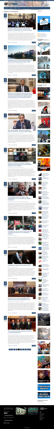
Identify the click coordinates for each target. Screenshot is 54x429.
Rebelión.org (41, 418)
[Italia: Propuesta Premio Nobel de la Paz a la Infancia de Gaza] (40, 221)
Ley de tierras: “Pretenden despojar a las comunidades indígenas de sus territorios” (45, 281)
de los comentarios (7, 423)
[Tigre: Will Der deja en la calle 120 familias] (40, 238)
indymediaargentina (43, 35)
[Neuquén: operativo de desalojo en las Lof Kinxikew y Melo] (40, 226)
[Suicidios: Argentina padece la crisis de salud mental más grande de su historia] (40, 174)
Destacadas (22, 63)
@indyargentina (43, 33)
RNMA (40, 411)
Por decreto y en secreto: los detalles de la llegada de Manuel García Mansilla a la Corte (19, 299)
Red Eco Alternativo (42, 413)
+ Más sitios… (41, 419)
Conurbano (14, 63)
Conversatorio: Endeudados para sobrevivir (44, 188)
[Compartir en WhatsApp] (15, 42)
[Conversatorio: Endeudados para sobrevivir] (40, 188)
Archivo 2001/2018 (18, 0)
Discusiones (15, 133)
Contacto (14, 0)
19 (25, 349)
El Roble (41, 416)
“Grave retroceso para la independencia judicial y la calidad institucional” (20, 331)
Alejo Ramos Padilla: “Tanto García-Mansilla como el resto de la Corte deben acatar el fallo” (20, 131)
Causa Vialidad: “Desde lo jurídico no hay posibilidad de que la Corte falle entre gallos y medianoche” (19, 198)
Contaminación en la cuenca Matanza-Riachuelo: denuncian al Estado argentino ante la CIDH (20, 61)
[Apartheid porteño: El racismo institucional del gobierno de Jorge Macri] (40, 265)
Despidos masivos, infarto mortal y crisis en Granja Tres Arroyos (45, 294)
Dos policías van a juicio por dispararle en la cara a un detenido (45, 285)
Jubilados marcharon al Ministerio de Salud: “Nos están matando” (45, 208)
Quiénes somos (11, 0)
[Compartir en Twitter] (12, 42)
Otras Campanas (42, 417)
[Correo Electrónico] (14, 42)
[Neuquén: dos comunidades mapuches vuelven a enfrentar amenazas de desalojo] (40, 304)
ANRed (40, 412)
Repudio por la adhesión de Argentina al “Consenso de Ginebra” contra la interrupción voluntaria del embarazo (45, 244)
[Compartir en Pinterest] (13, 42)
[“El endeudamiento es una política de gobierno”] (40, 178)
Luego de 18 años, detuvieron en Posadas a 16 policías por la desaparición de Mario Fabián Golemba (45, 193)
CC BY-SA (8, 411)
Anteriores (11, 349)
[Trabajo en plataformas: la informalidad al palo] (40, 269)
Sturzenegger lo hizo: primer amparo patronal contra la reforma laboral (45, 197)
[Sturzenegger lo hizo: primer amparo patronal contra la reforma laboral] (40, 197)
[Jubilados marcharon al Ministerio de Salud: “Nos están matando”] (40, 208)
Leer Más (34, 42)
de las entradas (6, 422)
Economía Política (19, 201)
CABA (12, 63)
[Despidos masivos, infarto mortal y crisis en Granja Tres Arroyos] (40, 294)
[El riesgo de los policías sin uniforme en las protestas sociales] (40, 217)
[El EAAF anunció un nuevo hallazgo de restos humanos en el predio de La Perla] (40, 252)
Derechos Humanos (18, 63)
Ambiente (10, 63)
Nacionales (18, 133)
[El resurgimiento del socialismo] (40, 261)
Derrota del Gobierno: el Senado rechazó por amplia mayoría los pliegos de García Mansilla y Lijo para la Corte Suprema (20, 164)
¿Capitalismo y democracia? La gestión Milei (19, 265)
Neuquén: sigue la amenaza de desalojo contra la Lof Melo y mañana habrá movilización (45, 184)
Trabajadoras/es (15, 235)
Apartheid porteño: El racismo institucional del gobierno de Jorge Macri (45, 265)
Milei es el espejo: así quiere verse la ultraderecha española (45, 289)
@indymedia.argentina (44, 34)
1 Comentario (5, 50)
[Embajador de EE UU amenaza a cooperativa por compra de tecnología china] (40, 257)
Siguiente (29, 349)
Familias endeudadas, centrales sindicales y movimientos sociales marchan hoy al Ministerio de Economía (45, 213)
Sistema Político (21, 133)
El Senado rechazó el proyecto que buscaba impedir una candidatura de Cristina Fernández (20, 29)
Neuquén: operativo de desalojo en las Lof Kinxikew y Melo (45, 226)
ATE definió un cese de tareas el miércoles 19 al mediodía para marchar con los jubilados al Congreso (20, 233)
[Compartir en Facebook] (11, 42)
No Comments (5, 18)
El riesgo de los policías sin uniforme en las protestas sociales (45, 217)
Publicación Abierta (22, 0)
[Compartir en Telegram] (16, 42)
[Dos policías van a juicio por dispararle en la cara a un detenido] (40, 285)
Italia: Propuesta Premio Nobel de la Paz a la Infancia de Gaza (45, 222)
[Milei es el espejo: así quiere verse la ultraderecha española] (40, 289)
